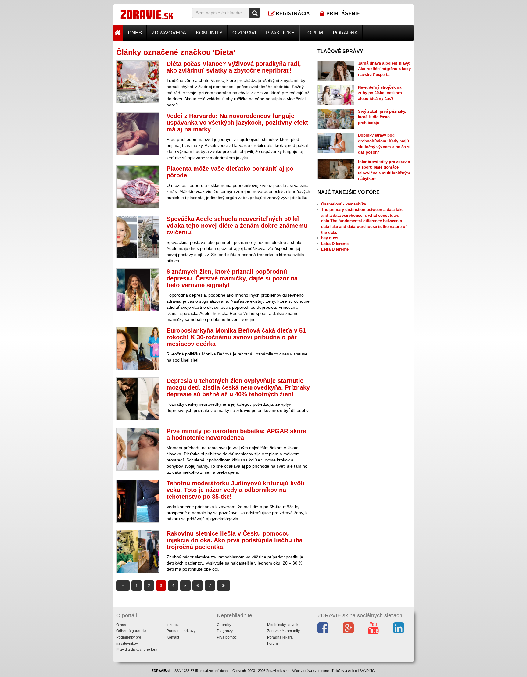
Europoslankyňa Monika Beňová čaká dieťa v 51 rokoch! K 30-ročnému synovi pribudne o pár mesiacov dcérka (236, 337)
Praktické (280, 33)
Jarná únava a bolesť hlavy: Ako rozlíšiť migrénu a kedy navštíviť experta (384, 69)
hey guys (329, 238)
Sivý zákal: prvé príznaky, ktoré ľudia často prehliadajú (382, 117)
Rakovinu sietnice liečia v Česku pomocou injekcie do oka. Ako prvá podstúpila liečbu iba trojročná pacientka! (235, 540)
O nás (121, 625)
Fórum (313, 33)
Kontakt (173, 637)
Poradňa (345, 33)
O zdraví (244, 33)
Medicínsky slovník (282, 625)
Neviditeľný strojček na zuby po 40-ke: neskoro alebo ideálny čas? (380, 93)
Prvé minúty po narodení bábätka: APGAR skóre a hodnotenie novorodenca (236, 434)
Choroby (224, 625)
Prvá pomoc (227, 637)
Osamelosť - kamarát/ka (343, 204)
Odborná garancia (131, 631)
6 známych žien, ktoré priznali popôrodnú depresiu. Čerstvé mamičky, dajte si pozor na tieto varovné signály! (232, 278)
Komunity (209, 33)
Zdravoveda (169, 33)
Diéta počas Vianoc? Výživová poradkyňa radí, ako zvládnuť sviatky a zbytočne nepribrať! (234, 67)
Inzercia (173, 625)
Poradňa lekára (280, 637)
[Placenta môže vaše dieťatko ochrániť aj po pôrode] (137, 186)
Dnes (135, 33)
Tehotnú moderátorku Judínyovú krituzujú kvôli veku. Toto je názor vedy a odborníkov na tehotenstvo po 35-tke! (235, 490)
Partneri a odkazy (181, 631)
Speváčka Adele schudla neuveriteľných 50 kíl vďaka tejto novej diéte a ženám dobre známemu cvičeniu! (237, 226)
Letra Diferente (335, 243)
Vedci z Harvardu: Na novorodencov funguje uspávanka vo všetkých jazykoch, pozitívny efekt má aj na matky (237, 122)
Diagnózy (225, 631)
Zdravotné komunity (283, 631)
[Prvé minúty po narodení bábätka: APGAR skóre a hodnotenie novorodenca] (137, 449)
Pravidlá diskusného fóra (136, 649)
